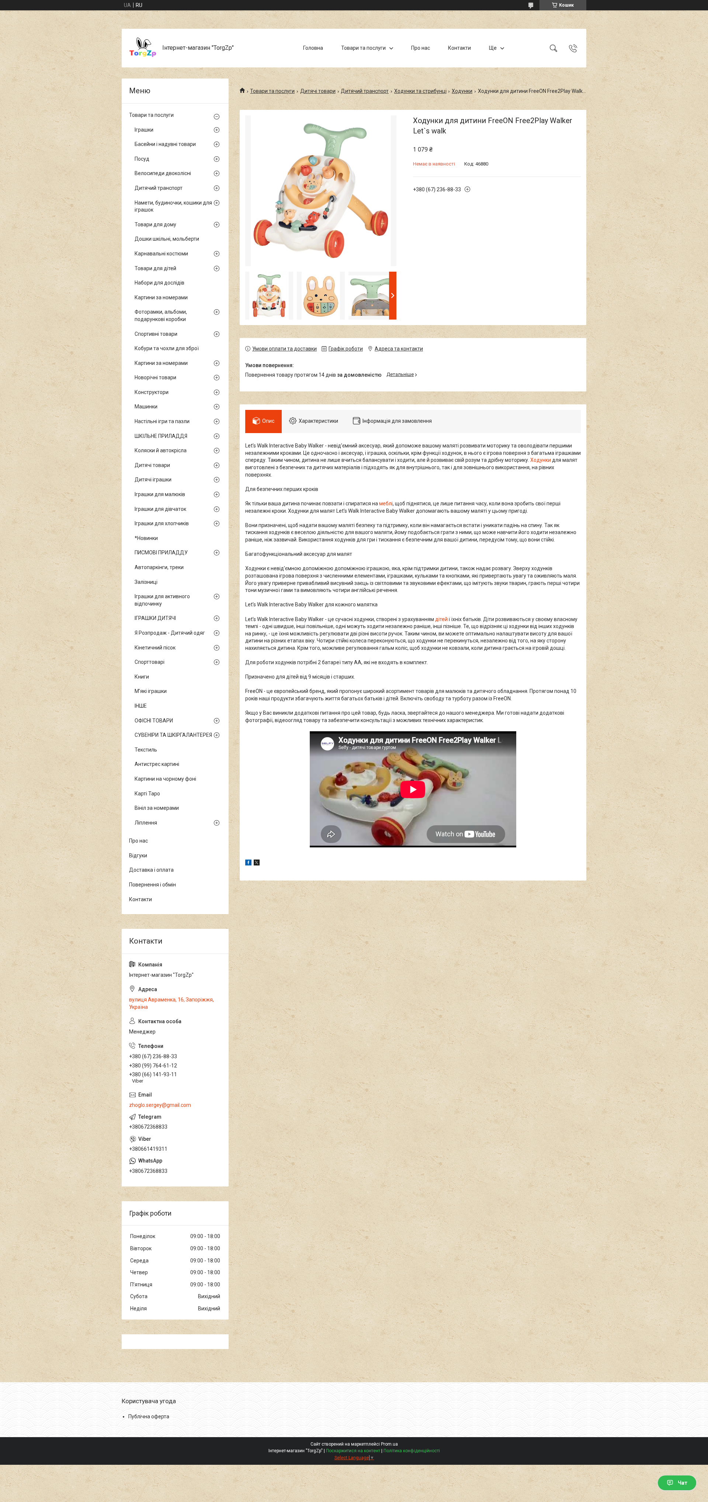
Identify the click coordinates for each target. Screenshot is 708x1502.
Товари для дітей (155, 268)
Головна (313, 48)
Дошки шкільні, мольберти (167, 239)
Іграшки (144, 130)
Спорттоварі (149, 662)
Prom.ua (389, 1444)
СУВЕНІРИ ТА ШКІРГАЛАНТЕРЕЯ (173, 735)
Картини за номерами (161, 297)
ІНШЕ (141, 706)
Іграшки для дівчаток (160, 509)
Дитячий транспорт (365, 91)
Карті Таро (147, 794)
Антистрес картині (157, 764)
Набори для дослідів (159, 283)
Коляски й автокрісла (161, 450)
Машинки (146, 407)
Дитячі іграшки (153, 479)
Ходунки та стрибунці (420, 91)
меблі (386, 503)
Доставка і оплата (151, 870)
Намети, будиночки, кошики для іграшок (173, 206)
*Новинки (146, 538)
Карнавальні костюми (161, 254)
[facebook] (248, 864)
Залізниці (146, 582)
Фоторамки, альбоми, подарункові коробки (161, 315)
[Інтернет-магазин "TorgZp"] (143, 48)
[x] (257, 864)
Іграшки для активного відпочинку (162, 600)
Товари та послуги (363, 48)
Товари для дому (155, 224)
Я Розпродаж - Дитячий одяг (170, 633)
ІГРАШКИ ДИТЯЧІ (155, 618)
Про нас (420, 48)
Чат (682, 1483)
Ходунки (462, 91)
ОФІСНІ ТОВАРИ (154, 721)
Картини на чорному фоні (165, 779)
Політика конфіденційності (412, 1450)
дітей (441, 619)
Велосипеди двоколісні (163, 173)
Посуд (142, 159)
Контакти (459, 48)
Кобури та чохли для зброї (167, 348)
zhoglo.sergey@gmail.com (160, 1105)
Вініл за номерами (157, 808)
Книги (142, 677)
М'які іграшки (151, 691)
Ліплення (146, 823)
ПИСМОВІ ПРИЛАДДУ (161, 552)
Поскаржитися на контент (353, 1450)
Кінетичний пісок (155, 648)
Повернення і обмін (152, 885)
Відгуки (138, 855)
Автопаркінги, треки (159, 567)
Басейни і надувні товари (165, 144)
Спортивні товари (156, 334)
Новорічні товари (155, 377)
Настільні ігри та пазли (162, 421)
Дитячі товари (318, 91)
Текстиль (146, 750)
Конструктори (152, 392)
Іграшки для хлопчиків (162, 523)
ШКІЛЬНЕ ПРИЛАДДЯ (161, 436)
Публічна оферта (148, 1416)
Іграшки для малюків (160, 494)
